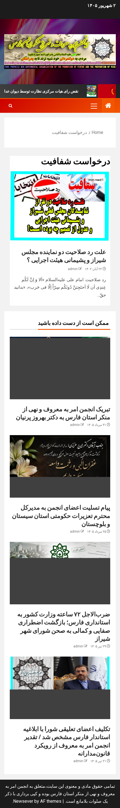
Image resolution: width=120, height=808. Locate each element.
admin (73, 269)
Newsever (23, 801)
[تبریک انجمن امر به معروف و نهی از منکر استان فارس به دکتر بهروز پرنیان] (60, 368)
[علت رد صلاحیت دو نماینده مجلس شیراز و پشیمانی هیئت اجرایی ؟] (60, 206)
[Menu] (93, 106)
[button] (93, 106)
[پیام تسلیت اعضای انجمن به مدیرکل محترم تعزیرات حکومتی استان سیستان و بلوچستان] (60, 466)
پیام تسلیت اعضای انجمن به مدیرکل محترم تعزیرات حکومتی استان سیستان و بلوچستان (61, 515)
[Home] (108, 106)
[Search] (10, 106)
